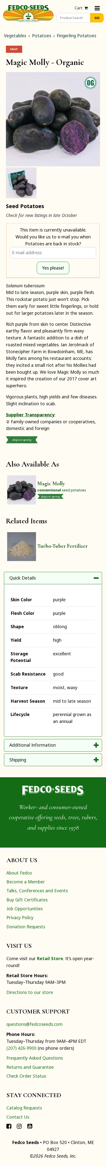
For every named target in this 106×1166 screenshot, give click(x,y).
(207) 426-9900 (21, 1048)
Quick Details (22, 578)
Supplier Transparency (30, 415)
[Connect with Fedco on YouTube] (29, 1126)
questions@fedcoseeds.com (34, 1024)
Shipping (17, 760)
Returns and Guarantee (30, 1067)
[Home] (28, 13)
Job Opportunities (24, 909)
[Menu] (97, 8)
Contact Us (17, 1117)
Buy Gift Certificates (27, 900)
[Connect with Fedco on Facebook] (8, 1126)
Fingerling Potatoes (76, 36)
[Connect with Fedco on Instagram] (19, 1126)
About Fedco (19, 873)
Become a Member (25, 882)
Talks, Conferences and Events (37, 891)
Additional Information (32, 745)
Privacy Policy (20, 917)
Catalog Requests (24, 1108)
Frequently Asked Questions (34, 1058)
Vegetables (15, 36)
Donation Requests (25, 927)
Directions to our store (29, 992)
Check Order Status (26, 1076)
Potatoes (41, 36)
